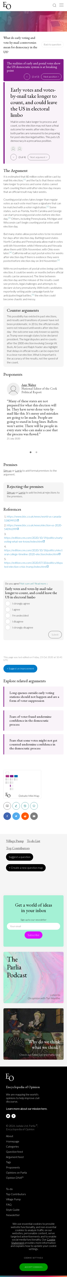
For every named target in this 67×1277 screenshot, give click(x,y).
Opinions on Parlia (16, 1172)
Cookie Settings (33, 1258)
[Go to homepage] (7, 5)
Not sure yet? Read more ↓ (34, 583)
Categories (12, 1146)
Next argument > (38, 157)
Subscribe (33, 935)
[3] (9, 218)
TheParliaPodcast (17, 967)
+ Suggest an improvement (20, 668)
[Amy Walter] (13, 148)
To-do (9, 1189)
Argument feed (15, 1156)
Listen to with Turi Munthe (44, 996)
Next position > (51, 76)
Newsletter (13, 1215)
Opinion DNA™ (15, 1177)
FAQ (9, 1204)
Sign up (7, 470)
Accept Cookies (33, 1267)
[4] (10, 252)
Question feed (14, 1151)
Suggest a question (19, 856)
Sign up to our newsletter (34, 919)
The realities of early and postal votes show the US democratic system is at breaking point (33, 66)
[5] (33, 294)
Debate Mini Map (29, 795)
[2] (47, 206)
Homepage (12, 1141)
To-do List (33, 841)
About (9, 1136)
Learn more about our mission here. (26, 1108)
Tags (8, 1162)
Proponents (13, 1167)
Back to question (52, 44)
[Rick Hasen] (20, 148)
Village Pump (15, 841)
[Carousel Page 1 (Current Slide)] (30, 452)
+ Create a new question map (26, 867)
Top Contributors (18, 848)
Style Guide (13, 1209)
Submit (55, 634)
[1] (24, 179)
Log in (18, 470)
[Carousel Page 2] (36, 452)
